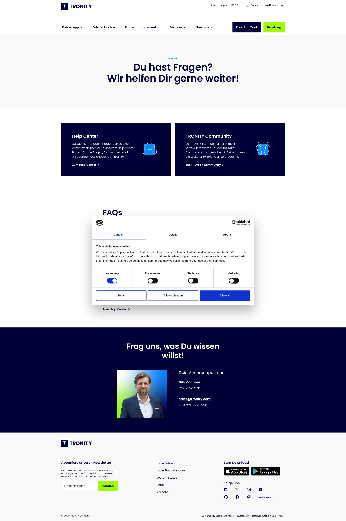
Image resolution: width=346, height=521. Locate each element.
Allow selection (173, 295)
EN (238, 5)
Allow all (224, 295)
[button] (73, 27)
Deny (121, 295)
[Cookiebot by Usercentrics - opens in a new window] (234, 222)
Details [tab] (173, 234)
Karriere (162, 492)
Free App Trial (246, 27)
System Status (167, 478)
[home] (77, 6)
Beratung (274, 27)
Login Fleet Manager (274, 5)
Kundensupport (219, 5)
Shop (160, 485)
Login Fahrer (251, 5)
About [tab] (227, 234)
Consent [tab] (119, 234)
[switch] (153, 280)
